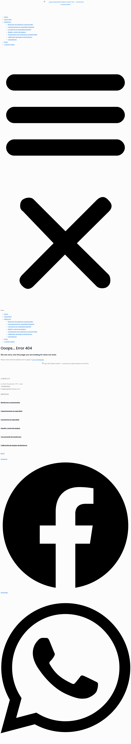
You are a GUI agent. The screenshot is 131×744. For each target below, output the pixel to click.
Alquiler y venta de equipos (17, 32)
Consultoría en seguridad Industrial (19, 30)
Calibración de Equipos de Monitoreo (20, 37)
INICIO (6, 17)
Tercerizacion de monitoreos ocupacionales (22, 35)
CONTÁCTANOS (9, 45)
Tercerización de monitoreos (11, 437)
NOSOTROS (8, 19)
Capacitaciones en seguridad (11, 411)
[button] (65, 179)
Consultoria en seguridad (10, 420)
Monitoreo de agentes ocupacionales (20, 25)
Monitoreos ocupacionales (10, 402)
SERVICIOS (7, 22)
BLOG (6, 42)
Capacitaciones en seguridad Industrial (21, 27)
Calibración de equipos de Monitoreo (14, 445)
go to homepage (38, 360)
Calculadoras (12, 40)
